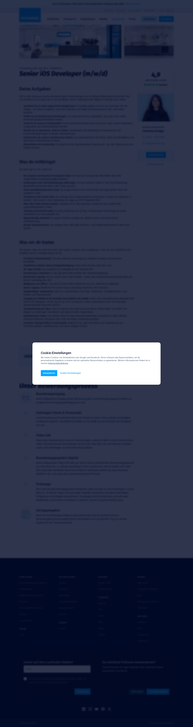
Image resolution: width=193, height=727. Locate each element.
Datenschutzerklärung (58, 363)
